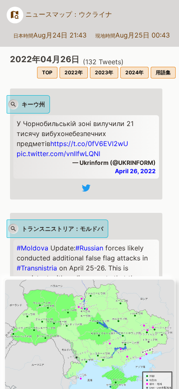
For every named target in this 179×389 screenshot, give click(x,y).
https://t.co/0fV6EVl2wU (89, 143)
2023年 (104, 72)
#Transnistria (37, 268)
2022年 (74, 72)
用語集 (163, 72)
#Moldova (32, 248)
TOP (47, 72)
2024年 (134, 72)
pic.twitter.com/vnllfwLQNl (58, 153)
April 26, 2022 (135, 170)
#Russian (89, 248)
